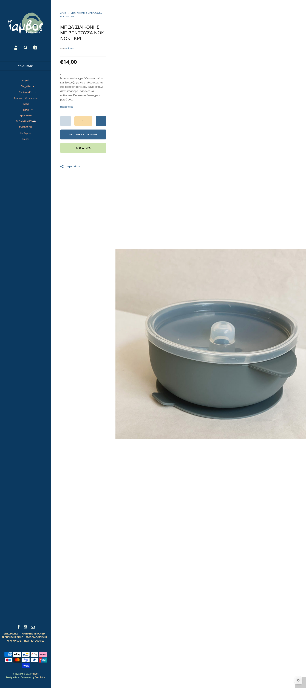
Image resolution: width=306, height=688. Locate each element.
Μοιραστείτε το (73, 166)
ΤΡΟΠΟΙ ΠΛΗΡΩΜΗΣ (12, 637)
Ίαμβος (34, 673)
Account (16, 47)
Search (25, 47)
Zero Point (40, 677)
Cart (35, 47)
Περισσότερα (66, 107)
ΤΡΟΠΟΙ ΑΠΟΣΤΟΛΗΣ (36, 637)
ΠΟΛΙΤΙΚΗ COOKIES (34, 640)
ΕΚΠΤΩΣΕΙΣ (25, 127)
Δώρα (26, 103)
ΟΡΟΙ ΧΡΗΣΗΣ (14, 640)
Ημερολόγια (26, 115)
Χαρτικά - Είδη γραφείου (25, 98)
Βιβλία (25, 109)
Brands (25, 139)
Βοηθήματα (26, 133)
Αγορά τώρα (83, 148)
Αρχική (25, 80)
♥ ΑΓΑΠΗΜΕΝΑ (25, 65)
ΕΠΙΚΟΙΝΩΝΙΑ (11, 633)
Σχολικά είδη (25, 92)
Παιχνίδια (26, 86)
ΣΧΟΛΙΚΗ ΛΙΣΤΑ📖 (26, 121)
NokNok (69, 48)
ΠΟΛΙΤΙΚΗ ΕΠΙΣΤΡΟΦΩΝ (33, 633)
